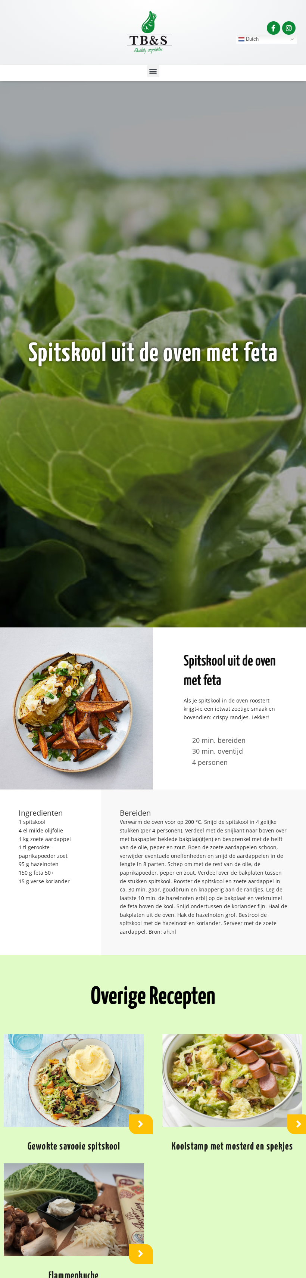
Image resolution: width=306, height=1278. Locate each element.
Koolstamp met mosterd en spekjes (232, 1147)
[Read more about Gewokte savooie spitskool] (141, 1124)
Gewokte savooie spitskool (74, 1147)
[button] (153, 71)
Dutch (251, 39)
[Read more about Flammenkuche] (141, 1254)
